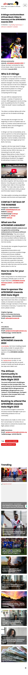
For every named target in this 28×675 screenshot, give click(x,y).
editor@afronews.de (12, 318)
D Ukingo (15, 214)
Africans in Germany (12, 441)
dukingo (10, 212)
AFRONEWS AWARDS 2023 (15, 63)
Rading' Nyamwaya (16, 25)
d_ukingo (12, 216)
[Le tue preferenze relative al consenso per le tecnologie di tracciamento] (26, 506)
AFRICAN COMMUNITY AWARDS (9, 27)
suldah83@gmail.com (12, 210)
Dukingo (9, 218)
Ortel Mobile (5, 346)
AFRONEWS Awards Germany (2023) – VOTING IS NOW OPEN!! (13, 282)
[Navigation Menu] (25, 5)
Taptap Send (7, 360)
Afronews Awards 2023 (8, 444)
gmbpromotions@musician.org (16, 331)
